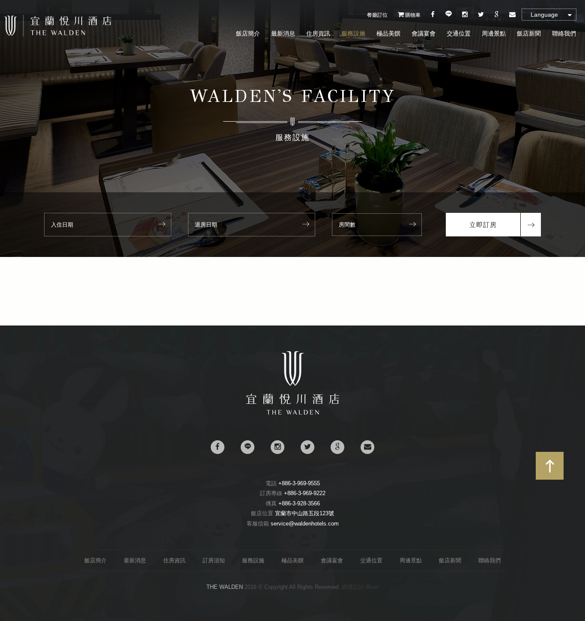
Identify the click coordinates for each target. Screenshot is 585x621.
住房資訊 (318, 33)
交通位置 (459, 33)
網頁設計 (353, 587)
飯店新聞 (529, 33)
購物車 (412, 15)
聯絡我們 (564, 33)
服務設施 (353, 33)
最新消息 (283, 33)
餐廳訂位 (377, 15)
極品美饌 (388, 33)
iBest (372, 587)
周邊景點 (494, 33)
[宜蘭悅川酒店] (292, 412)
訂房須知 (214, 560)
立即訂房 (483, 224)
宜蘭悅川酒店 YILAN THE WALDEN (57, 25)
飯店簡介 (248, 33)
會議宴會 (424, 33)
